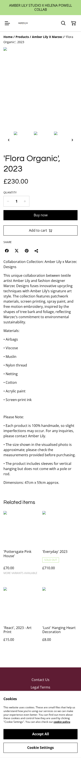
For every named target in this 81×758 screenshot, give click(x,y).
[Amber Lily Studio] (22, 23)
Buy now (41, 215)
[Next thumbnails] (72, 140)
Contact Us (40, 679)
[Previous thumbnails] (8, 140)
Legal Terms (40, 687)
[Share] (36, 250)
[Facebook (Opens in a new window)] (6, 250)
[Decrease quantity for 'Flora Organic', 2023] (7, 201)
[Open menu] (7, 23)
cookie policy (62, 722)
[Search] (63, 23)
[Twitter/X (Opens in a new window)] (16, 250)
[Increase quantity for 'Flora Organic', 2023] (25, 201)
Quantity (10, 192)
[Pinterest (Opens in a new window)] (26, 250)
